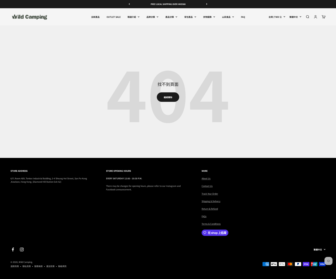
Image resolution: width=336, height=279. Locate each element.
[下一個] (206, 4)
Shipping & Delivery (211, 201)
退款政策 (14, 266)
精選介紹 (132, 16)
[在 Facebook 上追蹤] (12, 249)
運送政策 (50, 266)
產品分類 (169, 16)
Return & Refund (210, 208)
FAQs (204, 216)
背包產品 (188, 16)
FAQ (243, 16)
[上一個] (129, 4)
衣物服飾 (207, 16)
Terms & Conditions (211, 223)
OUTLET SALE (114, 16)
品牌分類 (150, 16)
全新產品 (95, 16)
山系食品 (226, 16)
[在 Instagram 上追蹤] (21, 249)
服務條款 (38, 266)
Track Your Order (210, 193)
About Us (206, 178)
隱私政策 (26, 266)
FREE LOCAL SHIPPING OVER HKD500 (168, 4)
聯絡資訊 (62, 266)
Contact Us (207, 185)
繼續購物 (168, 97)
